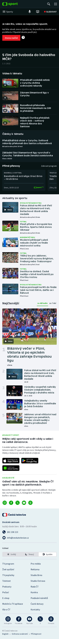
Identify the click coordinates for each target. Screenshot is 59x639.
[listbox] (29, 554)
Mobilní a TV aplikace (12, 603)
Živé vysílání (8, 569)
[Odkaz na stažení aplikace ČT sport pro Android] (29, 460)
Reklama (35, 569)
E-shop (5, 598)
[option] (11, 554)
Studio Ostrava (38, 580)
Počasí (5, 592)
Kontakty (35, 609)
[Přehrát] (5, 85)
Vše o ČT (6, 609)
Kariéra (34, 592)
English (5, 634)
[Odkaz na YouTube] (24, 502)
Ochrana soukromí (20, 634)
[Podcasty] (30, 11)
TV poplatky (8, 575)
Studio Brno (36, 575)
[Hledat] (48, 4)
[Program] (38, 11)
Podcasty (6, 586)
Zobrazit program (49, 166)
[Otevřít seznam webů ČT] (55, 4)
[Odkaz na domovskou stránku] (14, 4)
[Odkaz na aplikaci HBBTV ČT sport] (10, 468)
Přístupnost (36, 634)
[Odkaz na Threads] (30, 502)
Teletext (6, 580)
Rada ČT (35, 586)
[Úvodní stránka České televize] (14, 515)
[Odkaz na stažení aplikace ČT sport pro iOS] (10, 460)
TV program (8, 563)
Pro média (36, 563)
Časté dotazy (37, 603)
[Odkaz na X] (17, 502)
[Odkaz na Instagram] (4, 502)
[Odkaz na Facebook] (11, 502)
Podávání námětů (39, 598)
